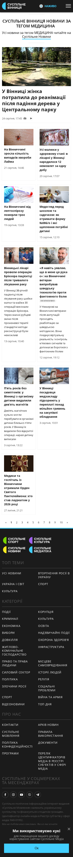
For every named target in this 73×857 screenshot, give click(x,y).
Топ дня (45, 704)
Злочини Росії (14, 686)
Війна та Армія (50, 697)
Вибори (8, 633)
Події (6, 612)
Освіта (43, 626)
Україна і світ (13, 584)
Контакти (10, 725)
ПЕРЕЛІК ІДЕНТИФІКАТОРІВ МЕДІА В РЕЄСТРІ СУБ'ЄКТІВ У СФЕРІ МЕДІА (52, 760)
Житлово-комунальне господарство (14, 650)
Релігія (43, 679)
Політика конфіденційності (17, 744)
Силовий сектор (16, 672)
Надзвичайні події (54, 633)
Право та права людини (15, 663)
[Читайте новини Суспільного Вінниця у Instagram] (13, 794)
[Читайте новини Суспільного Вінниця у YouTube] (21, 794)
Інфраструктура (51, 647)
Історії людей (49, 672)
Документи (47, 742)
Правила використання (50, 734)
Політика (10, 679)
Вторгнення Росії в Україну (54, 575)
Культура (10, 591)
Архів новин (48, 725)
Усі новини (11, 573)
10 (61, 522)
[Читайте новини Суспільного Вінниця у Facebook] (5, 794)
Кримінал (10, 619)
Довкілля (10, 640)
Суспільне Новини (36, 36)
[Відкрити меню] (69, 6)
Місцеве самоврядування (52, 663)
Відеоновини (13, 704)
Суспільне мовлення (10, 734)
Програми (10, 753)
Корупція (46, 612)
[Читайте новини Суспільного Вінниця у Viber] (29, 794)
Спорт (43, 584)
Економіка (11, 626)
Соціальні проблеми (47, 688)
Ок (37, 848)
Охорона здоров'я (53, 640)
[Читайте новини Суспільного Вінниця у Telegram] (37, 794)
